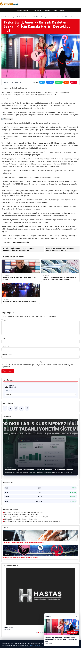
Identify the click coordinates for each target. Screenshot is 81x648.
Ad (3, 339)
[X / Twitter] (10, 408)
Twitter (42, 82)
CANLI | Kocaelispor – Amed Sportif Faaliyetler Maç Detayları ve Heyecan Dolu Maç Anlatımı (32, 521)
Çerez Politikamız (35, 645)
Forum (47, 10)
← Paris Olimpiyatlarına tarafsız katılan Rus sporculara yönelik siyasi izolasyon (19, 249)
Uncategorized (13, 17)
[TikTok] (27, 408)
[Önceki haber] (71, 422)
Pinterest (73, 82)
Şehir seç (8, 390)
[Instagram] (16, 408)
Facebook (50, 82)
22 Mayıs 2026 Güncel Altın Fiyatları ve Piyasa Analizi (20, 519)
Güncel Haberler (22, 10)
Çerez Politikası (59, 10)
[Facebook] (5, 408)
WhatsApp (58, 82)
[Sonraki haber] (75, 422)
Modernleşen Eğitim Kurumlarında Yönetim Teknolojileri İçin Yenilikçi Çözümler (28, 517)
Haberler (4, 17)
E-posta (5, 346)
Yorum (4, 320)
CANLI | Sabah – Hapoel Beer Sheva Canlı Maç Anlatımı (21, 514)
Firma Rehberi (36, 10)
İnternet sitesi (6, 354)
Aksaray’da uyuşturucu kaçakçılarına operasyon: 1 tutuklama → (60, 249)
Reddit (66, 82)
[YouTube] (21, 408)
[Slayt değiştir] (37, 632)
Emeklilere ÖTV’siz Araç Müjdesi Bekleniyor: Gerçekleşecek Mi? (23, 512)
